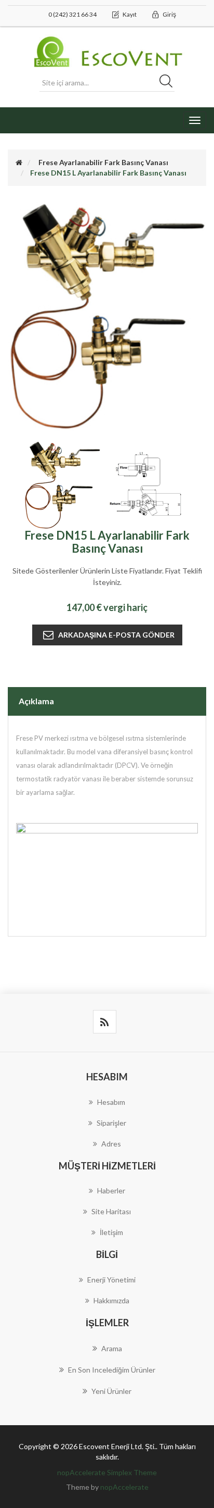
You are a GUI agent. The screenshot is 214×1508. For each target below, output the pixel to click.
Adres (111, 1143)
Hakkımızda (111, 1300)
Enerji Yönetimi (111, 1279)
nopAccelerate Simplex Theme (107, 1472)
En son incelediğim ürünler (111, 1369)
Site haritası (111, 1211)
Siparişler (111, 1122)
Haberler (111, 1190)
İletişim (111, 1232)
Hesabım (111, 1102)
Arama (111, 1348)
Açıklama (36, 701)
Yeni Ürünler (111, 1391)
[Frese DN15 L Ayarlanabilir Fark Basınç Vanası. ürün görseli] (63, 484)
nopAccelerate (124, 1486)
